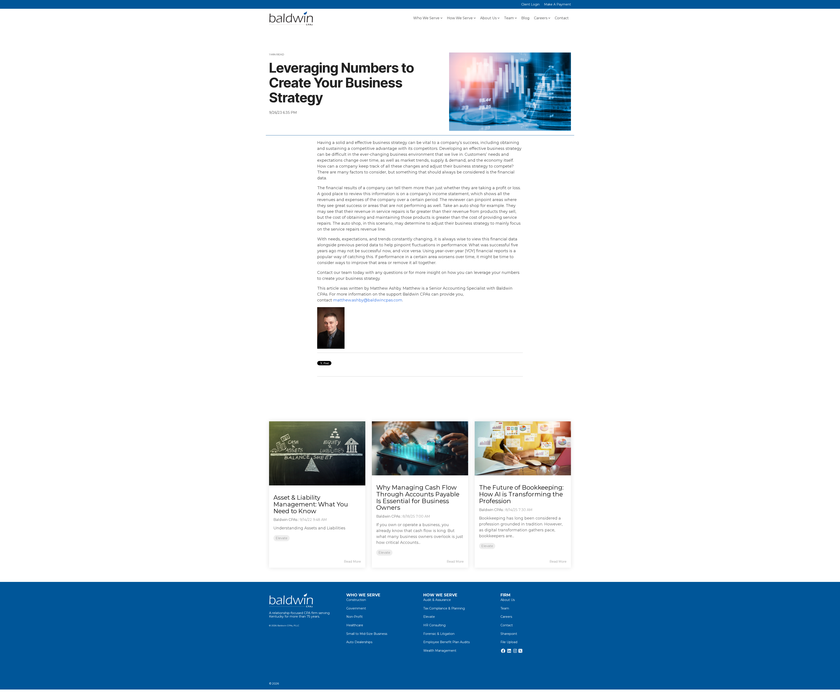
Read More (352, 561)
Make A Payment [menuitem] (557, 4)
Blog (525, 18)
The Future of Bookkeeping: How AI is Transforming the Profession (521, 494)
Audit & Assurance (437, 600)
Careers (540, 18)
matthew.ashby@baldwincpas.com (367, 300)
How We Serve (460, 18)
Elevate (277, 123)
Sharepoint (508, 634)
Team (509, 18)
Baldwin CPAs (285, 520)
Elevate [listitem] (281, 538)
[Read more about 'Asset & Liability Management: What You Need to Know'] (317, 453)
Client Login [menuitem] (530, 4)
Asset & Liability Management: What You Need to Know (310, 504)
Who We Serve (426, 18)
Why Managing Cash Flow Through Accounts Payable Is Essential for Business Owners (417, 497)
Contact (562, 18)
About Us (488, 18)
